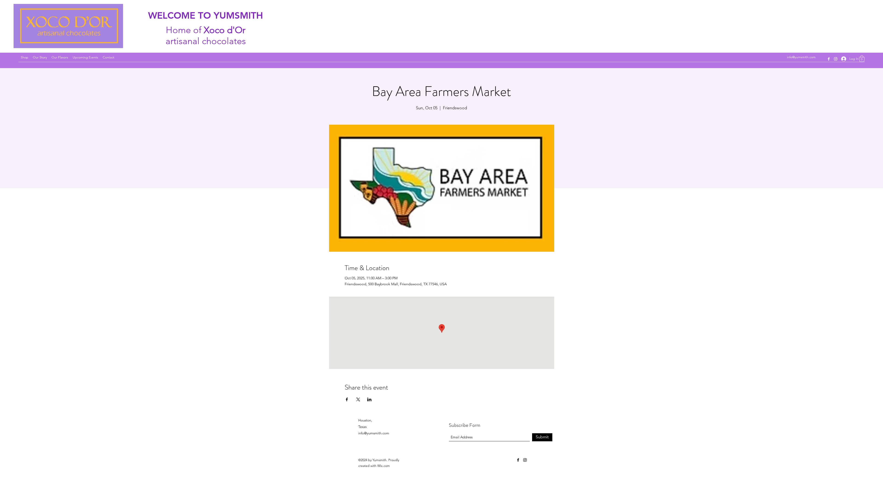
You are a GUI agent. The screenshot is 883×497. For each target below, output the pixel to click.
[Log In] (843, 59)
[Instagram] (835, 59)
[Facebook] (828, 59)
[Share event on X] (358, 399)
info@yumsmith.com (801, 57)
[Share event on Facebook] (347, 399)
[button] (862, 58)
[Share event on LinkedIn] (369, 399)
